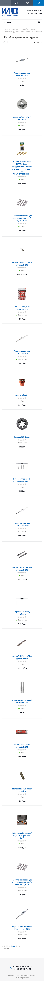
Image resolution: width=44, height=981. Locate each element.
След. (13, 946)
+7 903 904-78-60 (35, 14)
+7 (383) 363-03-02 (34, 11)
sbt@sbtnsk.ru (24, 978)
